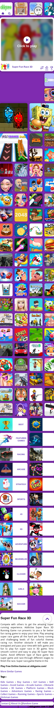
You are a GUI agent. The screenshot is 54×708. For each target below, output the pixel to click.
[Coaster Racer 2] (36, 319)
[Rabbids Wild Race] (36, 259)
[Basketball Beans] (36, 185)
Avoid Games (17, 685)
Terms (14, 706)
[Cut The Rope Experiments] (21, 319)
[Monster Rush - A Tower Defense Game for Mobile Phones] (21, 364)
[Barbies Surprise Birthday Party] (36, 170)
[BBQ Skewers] (21, 8)
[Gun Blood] (36, 394)
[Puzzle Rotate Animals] (21, 394)
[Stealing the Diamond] (36, 8)
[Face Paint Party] (21, 200)
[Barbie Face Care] (21, 304)
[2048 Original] (21, 215)
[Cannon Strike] (36, 229)
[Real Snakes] (21, 244)
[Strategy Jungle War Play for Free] (36, 334)
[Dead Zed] (21, 379)
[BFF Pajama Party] (36, 409)
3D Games (17, 688)
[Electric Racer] (21, 349)
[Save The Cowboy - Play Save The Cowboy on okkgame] (36, 364)
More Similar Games (11, 671)
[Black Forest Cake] (36, 244)
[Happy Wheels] (21, 185)
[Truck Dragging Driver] (36, 200)
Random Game (30, 703)
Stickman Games (9, 697)
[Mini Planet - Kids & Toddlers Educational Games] (21, 409)
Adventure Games (22, 691)
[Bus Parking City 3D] (36, 379)
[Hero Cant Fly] (36, 304)
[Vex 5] (36, 349)
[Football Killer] (21, 274)
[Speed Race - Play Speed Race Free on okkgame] (36, 140)
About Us (16, 703)
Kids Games (8, 681)
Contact (5, 703)
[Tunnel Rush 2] (21, 289)
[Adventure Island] (21, 259)
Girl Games (40, 681)
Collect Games (8, 694)
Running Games (26, 694)
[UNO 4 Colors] (21, 334)
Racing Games (44, 691)
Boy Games (24, 681)
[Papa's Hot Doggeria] (36, 215)
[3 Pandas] (36, 289)
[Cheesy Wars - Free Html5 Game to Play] (21, 229)
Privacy (23, 706)
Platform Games (36, 688)
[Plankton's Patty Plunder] (21, 170)
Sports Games (45, 694)
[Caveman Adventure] (36, 274)
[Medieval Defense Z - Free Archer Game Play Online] (36, 155)
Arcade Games (34, 685)
